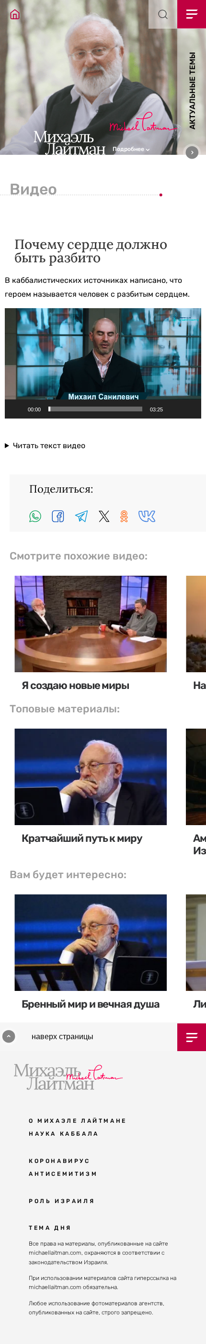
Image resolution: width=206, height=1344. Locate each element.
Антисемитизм (63, 1174)
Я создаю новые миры (75, 685)
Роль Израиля (62, 1201)
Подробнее (129, 149)
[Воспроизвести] (17, 409)
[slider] (95, 409)
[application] (103, 363)
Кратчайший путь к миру (82, 838)
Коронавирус (60, 1161)
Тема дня (50, 1228)
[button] (159, 148)
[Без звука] (173, 409)
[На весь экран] (189, 409)
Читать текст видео (49, 445)
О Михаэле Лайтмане (78, 1121)
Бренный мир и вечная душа (91, 1004)
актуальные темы (192, 90)
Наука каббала (64, 1133)
